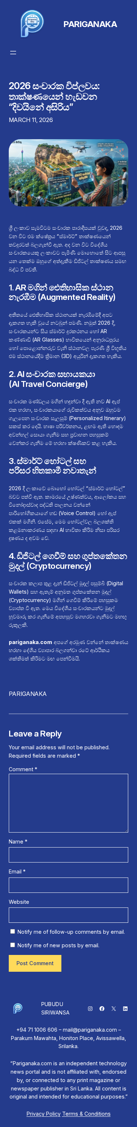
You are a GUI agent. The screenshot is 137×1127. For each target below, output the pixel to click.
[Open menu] (13, 52)
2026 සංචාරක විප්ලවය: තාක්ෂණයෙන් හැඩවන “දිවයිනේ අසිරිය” (54, 96)
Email (17, 871)
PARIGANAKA (90, 24)
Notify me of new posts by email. (58, 945)
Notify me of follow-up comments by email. (71, 932)
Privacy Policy (44, 1114)
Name (18, 841)
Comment (23, 769)
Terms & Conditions (86, 1114)
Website (19, 902)
